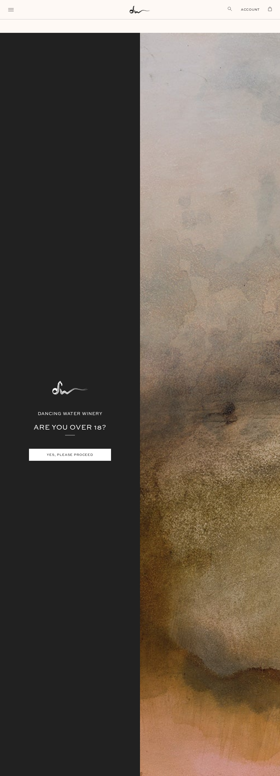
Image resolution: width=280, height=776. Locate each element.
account (250, 9)
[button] (11, 9)
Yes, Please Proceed (70, 454)
